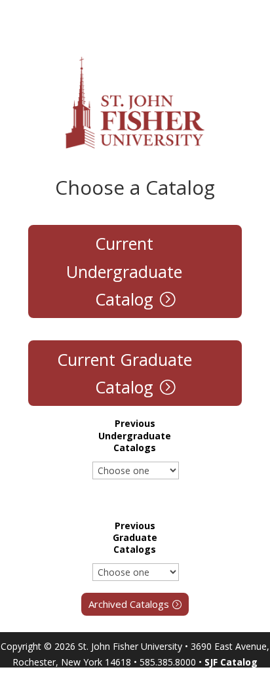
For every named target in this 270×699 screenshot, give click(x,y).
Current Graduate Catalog (124, 373)
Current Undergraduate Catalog (124, 271)
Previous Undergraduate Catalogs (134, 435)
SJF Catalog (231, 662)
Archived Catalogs (128, 603)
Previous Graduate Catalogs (135, 537)
